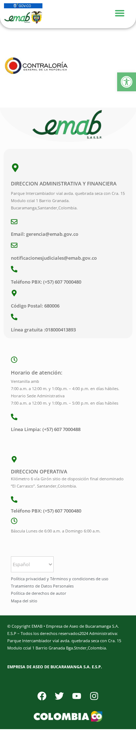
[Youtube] (77, 696)
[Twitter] (59, 696)
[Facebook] (42, 696)
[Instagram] (94, 696)
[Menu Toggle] (123, 12)
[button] (126, 81)
